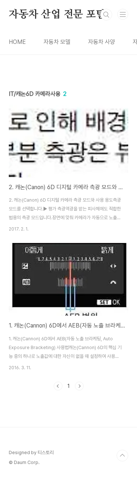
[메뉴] (122, 14)
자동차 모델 (57, 41)
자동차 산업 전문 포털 (57, 15)
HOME (17, 41)
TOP (122, 455)
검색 (106, 14)
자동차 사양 (101, 41)
